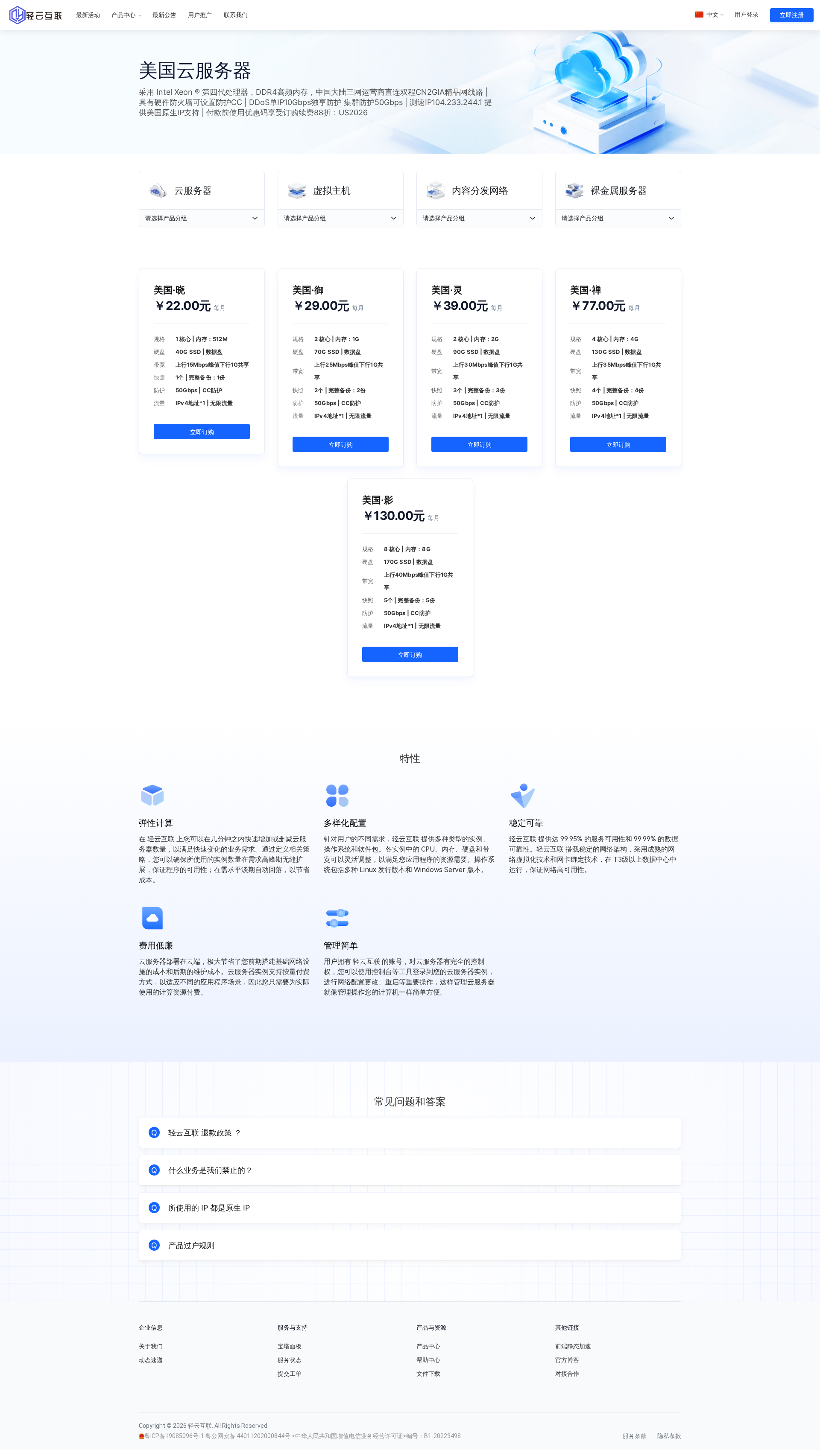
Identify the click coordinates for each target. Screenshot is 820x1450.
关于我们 (151, 1346)
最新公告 (164, 15)
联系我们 (236, 15)
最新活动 (88, 15)
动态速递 (151, 1360)
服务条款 (635, 1435)
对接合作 (567, 1373)
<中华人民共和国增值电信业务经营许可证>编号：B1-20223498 (376, 1435)
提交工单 (290, 1373)
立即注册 (792, 15)
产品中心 (124, 15)
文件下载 (428, 1373)
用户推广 (200, 15)
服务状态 (290, 1360)
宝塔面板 (290, 1346)
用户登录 (746, 14)
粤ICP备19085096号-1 (174, 1435)
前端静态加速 (573, 1346)
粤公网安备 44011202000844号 (248, 1435)
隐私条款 (669, 1435)
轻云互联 (35, 15)
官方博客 (567, 1360)
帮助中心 (428, 1360)
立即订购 (202, 431)
